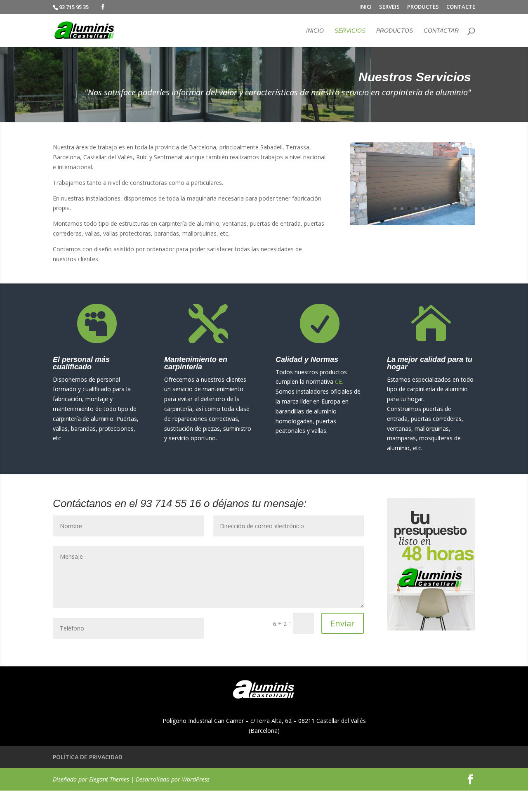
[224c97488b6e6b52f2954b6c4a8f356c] (412, 223)
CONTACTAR (441, 31)
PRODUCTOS (394, 31)
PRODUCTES (423, 7)
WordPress (196, 779)
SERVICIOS (350, 31)
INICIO (315, 31)
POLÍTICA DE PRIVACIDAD (88, 757)
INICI (365, 7)
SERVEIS (389, 7)
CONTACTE (460, 7)
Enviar (342, 623)
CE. (339, 381)
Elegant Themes (109, 779)
